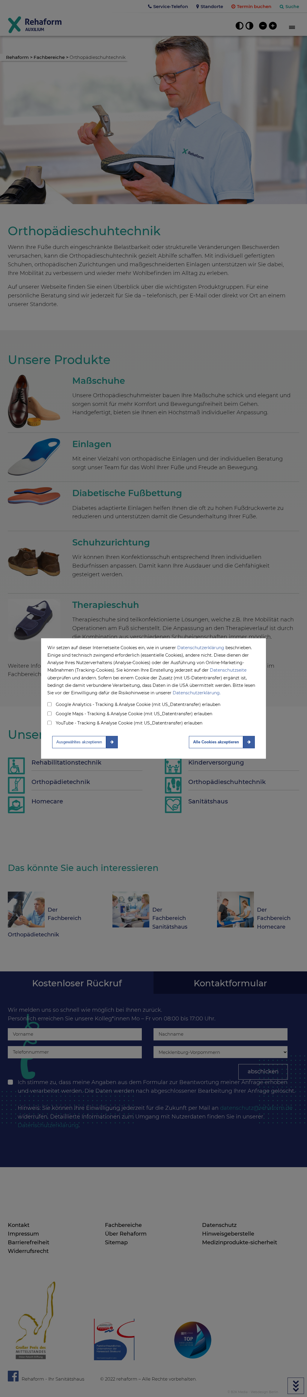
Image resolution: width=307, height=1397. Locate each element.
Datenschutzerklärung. (197, 693)
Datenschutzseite (228, 670)
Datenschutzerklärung (200, 647)
